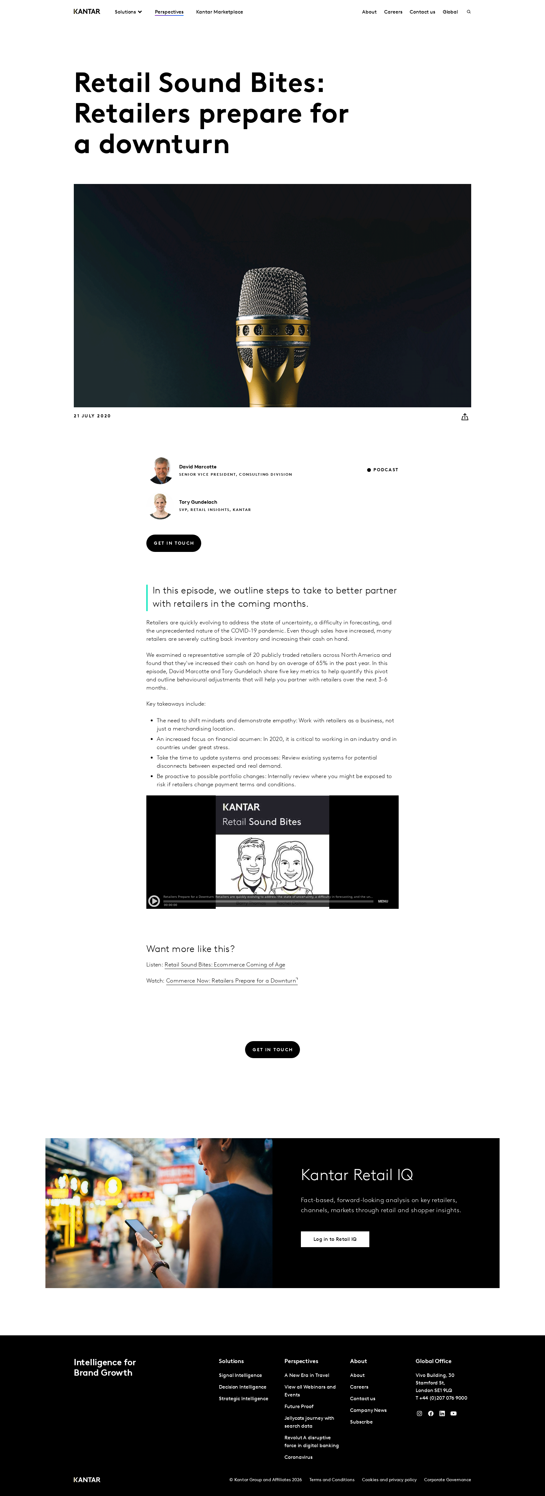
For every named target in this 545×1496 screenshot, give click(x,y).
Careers (393, 12)
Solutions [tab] (125, 12)
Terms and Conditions (332, 1480)
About (369, 12)
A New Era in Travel (306, 1375)
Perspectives (169, 12)
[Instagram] (419, 1415)
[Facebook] (431, 1415)
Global (450, 12)
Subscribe (361, 1422)
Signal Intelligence (240, 1375)
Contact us (422, 12)
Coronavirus (298, 1457)
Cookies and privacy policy (389, 1480)
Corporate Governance (447, 1480)
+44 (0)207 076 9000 (443, 1398)
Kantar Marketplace (219, 12)
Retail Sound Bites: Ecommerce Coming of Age (225, 965)
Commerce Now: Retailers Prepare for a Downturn (231, 981)
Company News (368, 1410)
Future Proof (299, 1406)
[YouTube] (442, 1415)
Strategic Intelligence (243, 1398)
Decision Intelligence (243, 1387)
